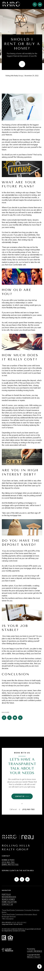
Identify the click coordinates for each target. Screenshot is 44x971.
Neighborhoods (9, 897)
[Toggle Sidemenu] (40, 4)
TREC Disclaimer (8, 919)
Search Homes (8, 899)
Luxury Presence (34, 951)
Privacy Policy (33, 957)
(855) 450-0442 (21, 922)
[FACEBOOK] (16, 879)
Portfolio (6, 894)
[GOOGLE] (27, 879)
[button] (22, 796)
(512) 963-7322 (28, 809)
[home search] (34, 4)
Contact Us (7, 904)
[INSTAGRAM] (22, 879)
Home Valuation (9, 902)
